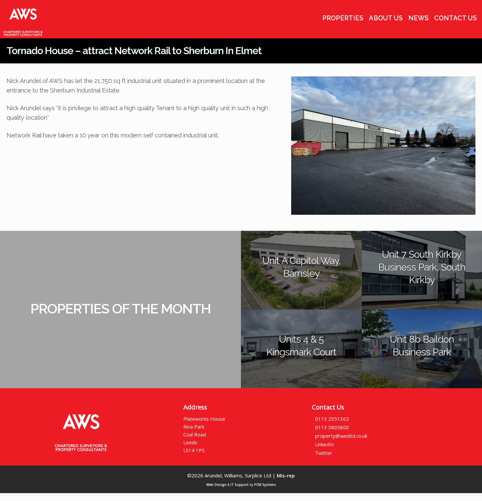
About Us (386, 18)
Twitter (323, 453)
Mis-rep (286, 475)
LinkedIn (324, 444)
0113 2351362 (332, 418)
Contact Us (455, 18)
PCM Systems (265, 484)
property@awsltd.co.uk (341, 435)
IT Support (240, 484)
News (418, 18)
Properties (342, 18)
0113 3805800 (332, 427)
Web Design (216, 484)
